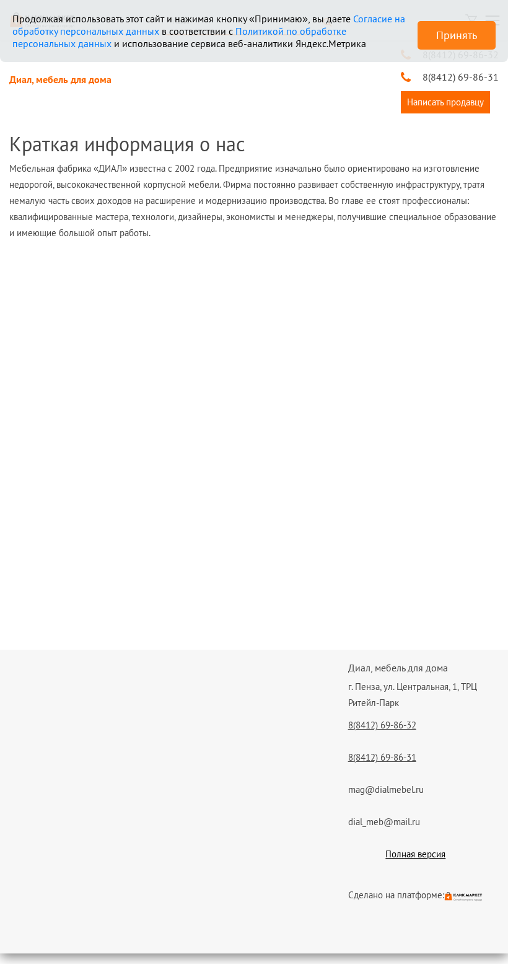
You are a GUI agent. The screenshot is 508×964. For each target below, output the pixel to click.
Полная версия (415, 854)
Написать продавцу (445, 102)
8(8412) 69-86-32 (382, 725)
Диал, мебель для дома (60, 79)
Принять (456, 35)
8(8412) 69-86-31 (461, 77)
